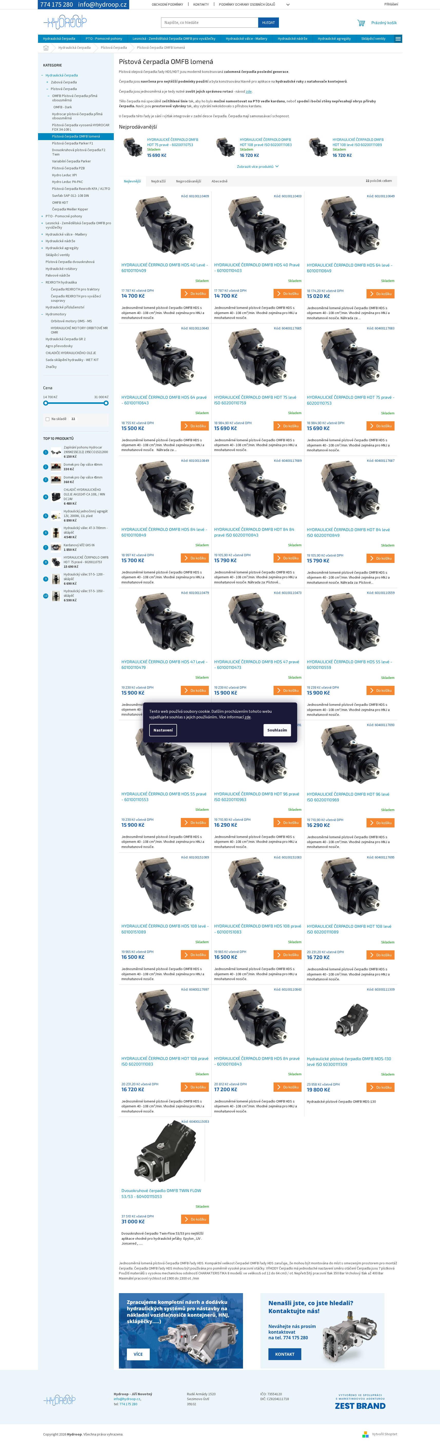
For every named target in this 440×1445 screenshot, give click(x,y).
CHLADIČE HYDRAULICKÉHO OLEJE (71, 353)
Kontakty (201, 4)
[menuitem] (59, 39)
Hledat (268, 22)
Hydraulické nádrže (60, 241)
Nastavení (163, 730)
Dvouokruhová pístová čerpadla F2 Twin (78, 152)
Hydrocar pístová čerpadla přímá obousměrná (77, 116)
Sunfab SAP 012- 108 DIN (70, 195)
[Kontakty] (182, 1331)
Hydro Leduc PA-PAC (67, 181)
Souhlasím (277, 730)
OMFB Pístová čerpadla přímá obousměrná (74, 98)
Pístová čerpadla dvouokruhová (70, 262)
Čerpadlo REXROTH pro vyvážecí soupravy (76, 298)
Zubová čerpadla (64, 82)
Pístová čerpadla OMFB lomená (76, 136)
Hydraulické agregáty (62, 248)
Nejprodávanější (188, 181)
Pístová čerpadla (64, 89)
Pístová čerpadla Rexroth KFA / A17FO (81, 188)
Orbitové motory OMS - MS (71, 321)
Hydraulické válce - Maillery (66, 234)
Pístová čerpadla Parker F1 (72, 143)
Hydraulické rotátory (61, 268)
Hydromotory (56, 314)
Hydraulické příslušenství (65, 307)
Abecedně (220, 181)
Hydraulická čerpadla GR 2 (66, 339)
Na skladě (63, 419)
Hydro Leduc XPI (64, 175)
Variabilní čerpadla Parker (71, 161)
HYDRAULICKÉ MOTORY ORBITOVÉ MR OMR (79, 330)
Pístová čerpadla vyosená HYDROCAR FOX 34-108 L (80, 127)
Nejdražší (158, 181)
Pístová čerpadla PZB (68, 168)
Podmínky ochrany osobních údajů (247, 4)
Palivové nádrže (58, 275)
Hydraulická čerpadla (62, 75)
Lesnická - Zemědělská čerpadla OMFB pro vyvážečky (78, 225)
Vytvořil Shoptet (384, 1434)
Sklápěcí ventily (58, 255)
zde (248, 717)
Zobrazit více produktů (255, 166)
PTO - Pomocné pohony (64, 216)
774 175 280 (128, 1404)
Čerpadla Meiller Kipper (70, 209)
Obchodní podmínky (167, 4)
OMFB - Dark (62, 107)
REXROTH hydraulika (61, 282)
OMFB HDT (60, 202)
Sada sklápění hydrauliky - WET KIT (72, 360)
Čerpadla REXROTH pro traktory (75, 289)
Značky (51, 366)
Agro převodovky (59, 346)
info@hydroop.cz (127, 1399)
